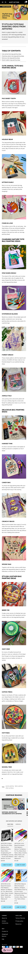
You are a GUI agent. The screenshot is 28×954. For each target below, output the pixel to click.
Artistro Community (5, 922)
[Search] (5, 2)
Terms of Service (20, 918)
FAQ (3, 939)
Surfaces (18, 824)
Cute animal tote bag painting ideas (11, 54)
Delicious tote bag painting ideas (11, 58)
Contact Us (5, 931)
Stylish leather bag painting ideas (11, 60)
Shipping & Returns (5, 935)
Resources (18, 924)
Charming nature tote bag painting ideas (13, 56)
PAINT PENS (10, 824)
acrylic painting (10, 786)
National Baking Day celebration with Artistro (12, 812)
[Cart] (25, 2)
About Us (4, 918)
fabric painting (19, 786)
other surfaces (10, 788)
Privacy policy (19, 921)
